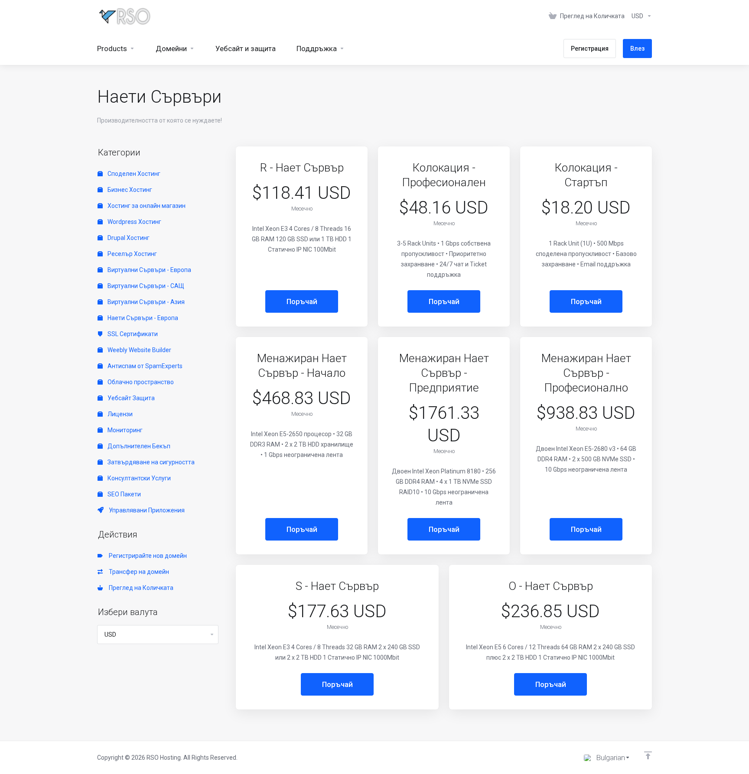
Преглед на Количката (139, 587)
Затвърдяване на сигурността (150, 462)
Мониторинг (124, 430)
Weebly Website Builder (138, 350)
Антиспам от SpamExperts (144, 366)
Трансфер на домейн (137, 571)
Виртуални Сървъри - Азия (145, 301)
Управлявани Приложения (145, 510)
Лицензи (119, 414)
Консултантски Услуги (138, 478)
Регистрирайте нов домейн (146, 555)
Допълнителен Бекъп (138, 446)
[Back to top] (648, 755)
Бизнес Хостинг (129, 189)
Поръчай (302, 301)
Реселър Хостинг (131, 253)
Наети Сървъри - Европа (142, 317)
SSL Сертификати (132, 333)
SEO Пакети (123, 494)
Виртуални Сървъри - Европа (148, 269)
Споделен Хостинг (133, 173)
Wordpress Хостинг (133, 221)
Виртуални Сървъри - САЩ (145, 285)
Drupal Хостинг (128, 237)
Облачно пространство (140, 382)
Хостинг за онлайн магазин (146, 205)
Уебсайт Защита (130, 398)
